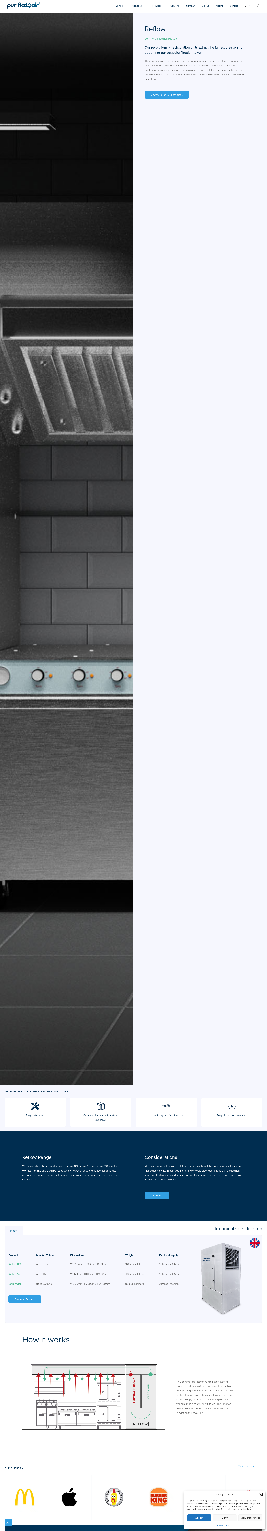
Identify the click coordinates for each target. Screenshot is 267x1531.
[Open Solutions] (143, 6)
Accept (199, 1517)
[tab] (14, 1230)
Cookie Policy (223, 1525)
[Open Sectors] (125, 6)
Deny (225, 1517)
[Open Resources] (163, 6)
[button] (260, 1494)
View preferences (250, 1517)
